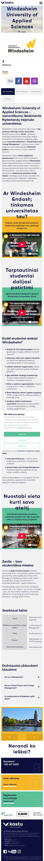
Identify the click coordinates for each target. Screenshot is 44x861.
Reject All (22, 446)
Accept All (22, 434)
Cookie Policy (22, 428)
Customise (22, 440)
